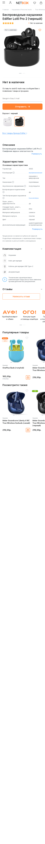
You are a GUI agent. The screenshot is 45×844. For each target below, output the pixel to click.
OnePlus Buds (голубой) (13, 368)
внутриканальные (35, 173)
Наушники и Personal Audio (22, 10)
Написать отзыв (21, 296)
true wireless (34, 198)
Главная (5, 10)
